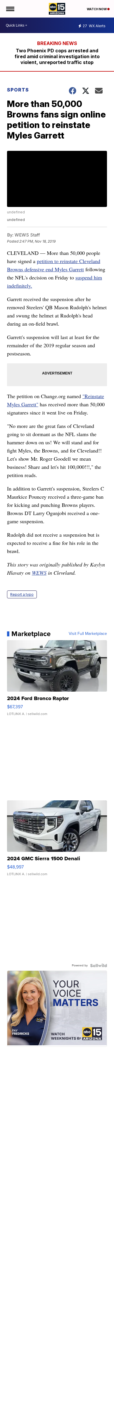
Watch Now (97, 9)
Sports (18, 90)
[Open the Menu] (9, 8)
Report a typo (22, 594)
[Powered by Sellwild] (98, 965)
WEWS (39, 572)
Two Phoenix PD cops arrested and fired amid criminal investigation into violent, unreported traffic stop (57, 56)
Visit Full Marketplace (88, 634)
